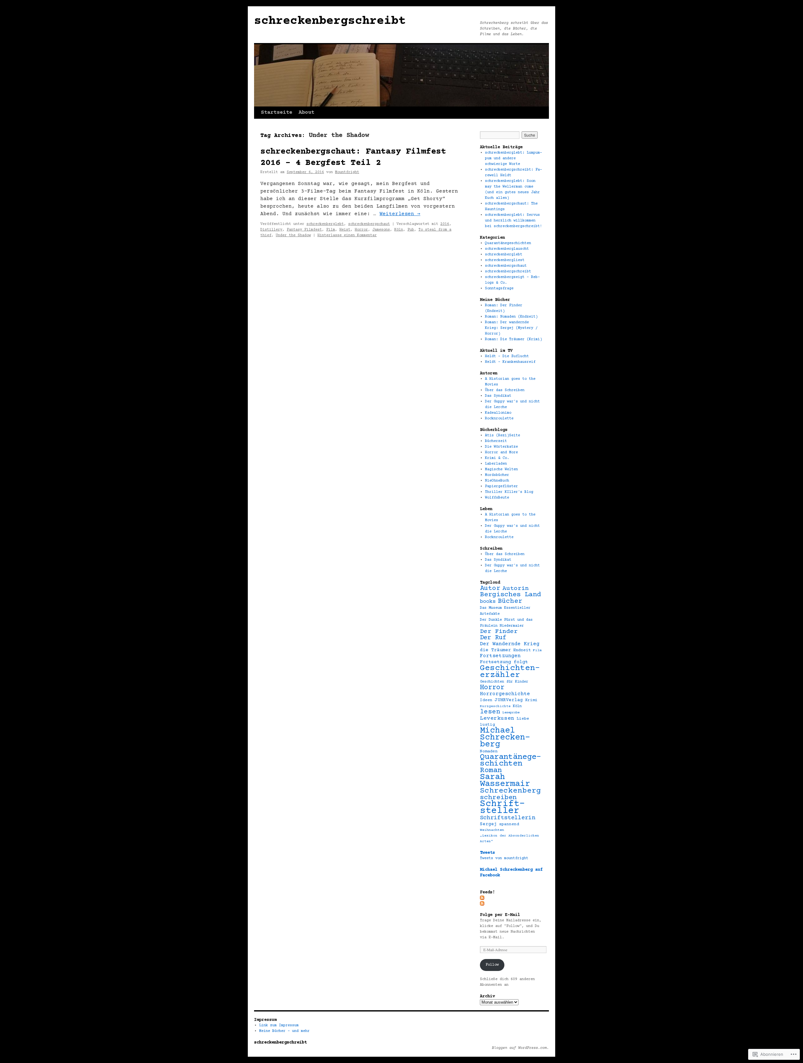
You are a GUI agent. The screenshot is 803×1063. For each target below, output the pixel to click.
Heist (344, 230)
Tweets (487, 852)
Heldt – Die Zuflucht (507, 356)
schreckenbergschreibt (330, 21)
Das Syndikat (498, 396)
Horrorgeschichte (505, 694)
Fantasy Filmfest (304, 230)
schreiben (498, 797)
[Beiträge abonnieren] (482, 898)
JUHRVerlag (509, 700)
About (306, 113)
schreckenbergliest (504, 260)
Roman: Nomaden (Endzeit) (511, 317)
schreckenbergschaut (369, 224)
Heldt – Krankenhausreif (510, 362)
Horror (361, 230)
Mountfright (347, 172)
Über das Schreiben (504, 390)
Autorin (516, 588)
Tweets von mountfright (504, 858)
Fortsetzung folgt (504, 662)
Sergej (488, 824)
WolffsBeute (497, 498)
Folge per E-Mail (500, 915)
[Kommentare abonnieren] (482, 904)
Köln (398, 230)
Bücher (510, 601)
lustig (487, 724)
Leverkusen (497, 718)
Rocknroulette (499, 419)
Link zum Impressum (279, 1025)
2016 (444, 224)
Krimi (531, 700)
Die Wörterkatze (501, 447)
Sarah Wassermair (505, 780)
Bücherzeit (496, 441)
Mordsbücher (497, 475)
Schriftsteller (502, 807)
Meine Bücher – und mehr (284, 1031)
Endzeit (522, 650)
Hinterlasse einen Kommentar (347, 235)
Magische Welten (501, 469)
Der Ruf (493, 637)
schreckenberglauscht (507, 249)
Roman (491, 770)
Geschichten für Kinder (504, 682)
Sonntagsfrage (499, 288)
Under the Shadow (293, 235)
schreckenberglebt (325, 224)
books (488, 601)
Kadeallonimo (498, 413)
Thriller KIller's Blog (509, 492)
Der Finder (499, 631)
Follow (492, 965)
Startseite (276, 113)
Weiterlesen (400, 214)
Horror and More (501, 452)
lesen (490, 712)
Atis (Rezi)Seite (502, 435)
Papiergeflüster (501, 486)
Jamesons (381, 230)
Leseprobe (511, 713)
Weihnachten (492, 830)
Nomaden (488, 751)
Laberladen (496, 464)
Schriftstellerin (507, 818)
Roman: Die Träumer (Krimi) (513, 339)
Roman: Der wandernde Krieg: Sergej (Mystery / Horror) (511, 328)
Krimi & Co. (497, 458)
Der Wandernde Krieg (510, 644)
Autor (490, 588)
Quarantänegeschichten (508, 243)
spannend (509, 824)
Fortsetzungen (500, 656)
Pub (410, 230)
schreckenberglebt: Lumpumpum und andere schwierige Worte (513, 158)
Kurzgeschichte (495, 706)
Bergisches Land (510, 595)
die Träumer (495, 650)
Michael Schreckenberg (505, 737)
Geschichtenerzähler (510, 671)
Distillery (271, 230)
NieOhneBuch (497, 481)
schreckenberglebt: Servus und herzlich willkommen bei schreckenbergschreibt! (513, 220)
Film (330, 230)
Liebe (523, 719)
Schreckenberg (510, 791)
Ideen (486, 700)
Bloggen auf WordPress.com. (520, 1048)
